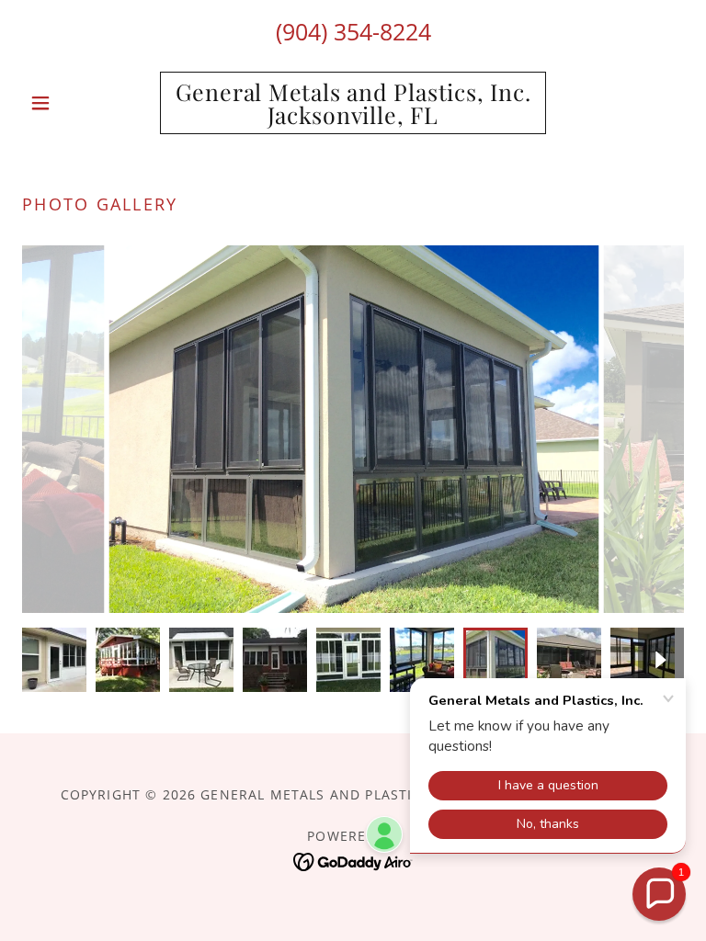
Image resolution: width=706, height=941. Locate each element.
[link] (353, 118)
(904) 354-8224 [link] (353, 31)
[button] (71, 103)
